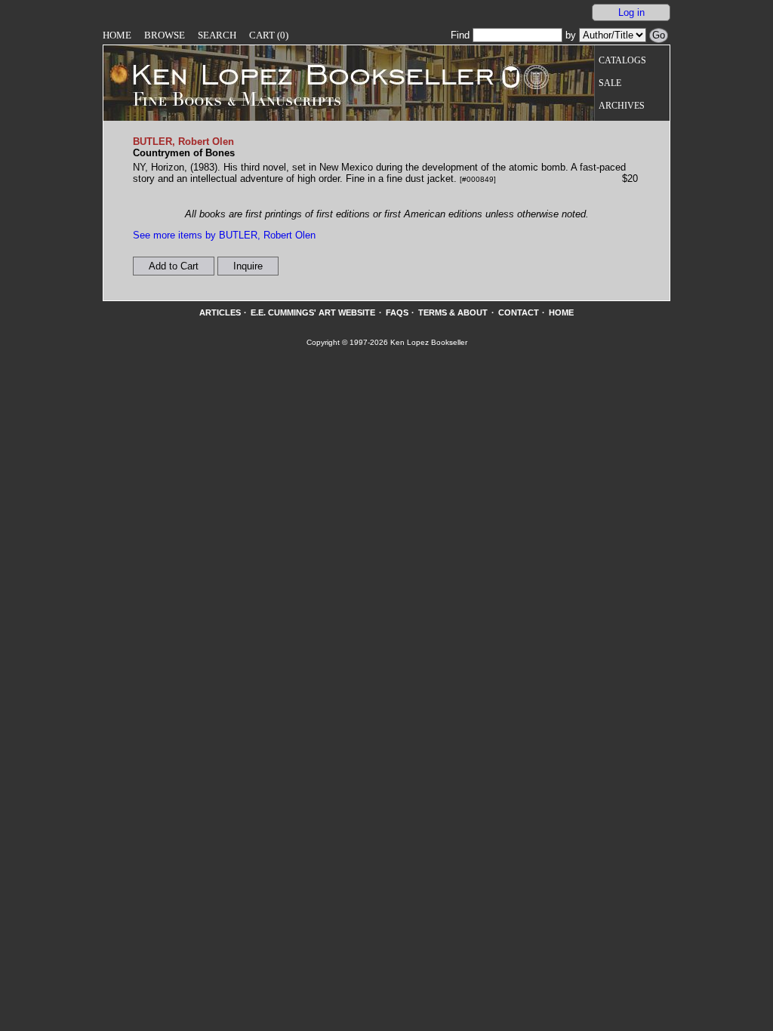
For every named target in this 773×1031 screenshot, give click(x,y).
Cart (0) (268, 35)
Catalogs (622, 61)
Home (117, 35)
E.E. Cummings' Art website (313, 312)
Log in (631, 12)
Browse (164, 35)
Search (217, 35)
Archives (622, 106)
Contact (518, 312)
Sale (610, 83)
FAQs (397, 312)
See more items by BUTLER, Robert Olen (224, 235)
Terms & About (453, 312)
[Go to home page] (302, 74)
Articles (220, 312)
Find (462, 35)
